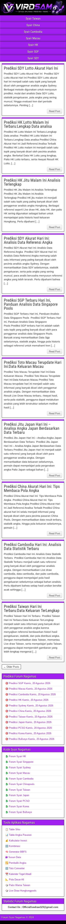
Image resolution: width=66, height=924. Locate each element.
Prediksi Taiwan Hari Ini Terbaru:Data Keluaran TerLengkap (31, 608)
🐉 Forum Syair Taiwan (17, 789)
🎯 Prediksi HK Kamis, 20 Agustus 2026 (26, 700)
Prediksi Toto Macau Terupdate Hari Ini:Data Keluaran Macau (32, 364)
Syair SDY (33, 58)
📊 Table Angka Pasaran (18, 835)
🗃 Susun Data (13, 857)
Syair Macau (33, 38)
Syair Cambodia (33, 31)
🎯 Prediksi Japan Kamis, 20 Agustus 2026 (28, 722)
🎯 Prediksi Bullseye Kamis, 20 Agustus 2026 (29, 739)
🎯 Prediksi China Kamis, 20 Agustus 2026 (28, 711)
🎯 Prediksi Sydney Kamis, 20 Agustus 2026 (29, 705)
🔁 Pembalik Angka (15, 863)
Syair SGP (33, 51)
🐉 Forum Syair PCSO (17, 801)
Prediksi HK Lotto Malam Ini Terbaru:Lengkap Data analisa (28, 124)
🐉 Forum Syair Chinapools (19, 784)
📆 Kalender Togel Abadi (18, 874)
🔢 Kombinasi (12, 846)
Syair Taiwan (33, 18)
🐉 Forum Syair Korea (17, 806)
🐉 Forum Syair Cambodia (19, 778)
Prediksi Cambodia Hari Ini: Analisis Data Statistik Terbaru (32, 546)
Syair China (33, 25)
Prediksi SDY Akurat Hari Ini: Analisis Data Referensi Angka (28, 240)
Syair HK (33, 45)
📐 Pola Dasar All (14, 879)
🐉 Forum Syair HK (15, 756)
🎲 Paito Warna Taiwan (17, 885)
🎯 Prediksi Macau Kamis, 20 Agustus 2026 (28, 688)
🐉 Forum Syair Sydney (18, 767)
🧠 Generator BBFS (16, 851)
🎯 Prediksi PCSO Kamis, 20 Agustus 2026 (28, 727)
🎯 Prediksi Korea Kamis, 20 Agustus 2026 (28, 733)
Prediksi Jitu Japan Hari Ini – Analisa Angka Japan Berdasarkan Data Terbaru (31, 428)
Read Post (54, 111)
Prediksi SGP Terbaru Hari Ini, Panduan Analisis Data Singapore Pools (31, 304)
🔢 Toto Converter (15, 868)
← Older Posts (11, 666)
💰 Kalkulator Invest (16, 840)
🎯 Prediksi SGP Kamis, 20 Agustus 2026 (27, 683)
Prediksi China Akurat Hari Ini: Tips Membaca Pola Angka (32, 488)
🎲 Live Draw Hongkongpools (20, 890)
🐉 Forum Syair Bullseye (18, 812)
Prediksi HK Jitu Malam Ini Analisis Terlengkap (32, 182)
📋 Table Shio (12, 829)
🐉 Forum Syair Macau (17, 773)
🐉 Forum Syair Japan (17, 795)
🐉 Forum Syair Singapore (19, 761)
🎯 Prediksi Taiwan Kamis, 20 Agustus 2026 (28, 716)
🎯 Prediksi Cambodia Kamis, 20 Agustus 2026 (30, 694)
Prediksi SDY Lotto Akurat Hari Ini (31, 68)
